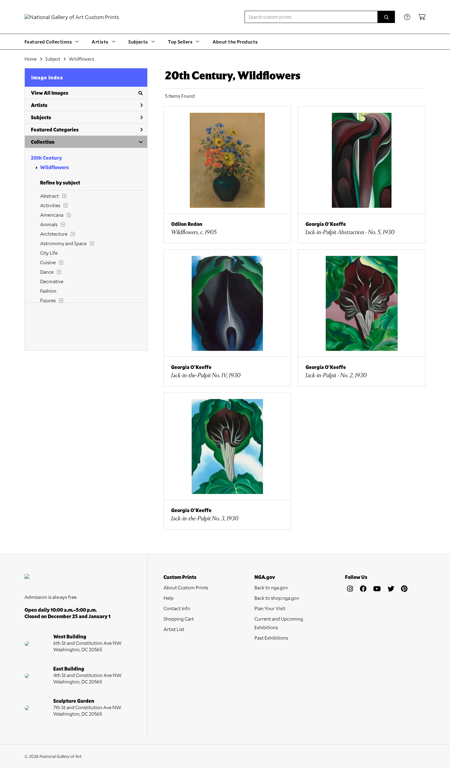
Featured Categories (55, 129)
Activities (50, 205)
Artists (39, 105)
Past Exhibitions (271, 637)
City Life (49, 252)
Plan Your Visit (269, 608)
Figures (48, 300)
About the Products (235, 41)
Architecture (53, 233)
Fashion (48, 290)
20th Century (46, 157)
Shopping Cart (178, 618)
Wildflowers (54, 167)
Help (168, 598)
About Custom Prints (185, 587)
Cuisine (48, 262)
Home (30, 59)
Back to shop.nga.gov (276, 598)
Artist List (173, 629)
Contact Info (176, 608)
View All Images (49, 92)
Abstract (49, 195)
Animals (49, 224)
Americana (51, 214)
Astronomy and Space (63, 243)
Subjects (41, 117)
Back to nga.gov (271, 587)
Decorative (51, 281)
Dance (47, 271)
